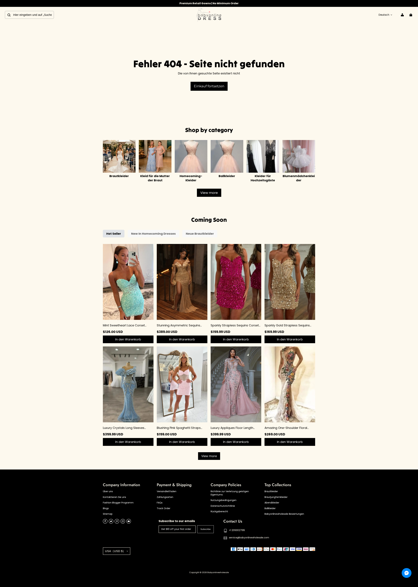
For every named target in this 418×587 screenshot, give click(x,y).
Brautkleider (271, 491)
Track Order (163, 508)
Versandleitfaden (166, 491)
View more (209, 192)
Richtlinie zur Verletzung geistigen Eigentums (230, 493)
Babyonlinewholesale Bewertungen (284, 514)
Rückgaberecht (219, 511)
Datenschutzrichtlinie (223, 506)
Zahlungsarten (165, 497)
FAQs (159, 502)
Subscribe (205, 529)
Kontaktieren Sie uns (114, 497)
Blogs (106, 508)
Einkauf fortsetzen (209, 86)
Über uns (108, 491)
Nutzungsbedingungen (223, 500)
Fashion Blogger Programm (118, 502)
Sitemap (108, 514)
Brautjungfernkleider (276, 497)
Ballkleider (270, 508)
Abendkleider (272, 502)
